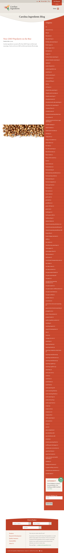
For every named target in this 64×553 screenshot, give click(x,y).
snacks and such (50, 399)
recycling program (50, 326)
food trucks (49, 188)
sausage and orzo (50, 338)
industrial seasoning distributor (53, 224)
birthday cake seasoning (52, 41)
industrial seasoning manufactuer (54, 227)
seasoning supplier (50, 363)
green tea (48, 209)
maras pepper (49, 248)
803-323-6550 (44, 1)
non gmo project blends (52, 272)
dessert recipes (50, 127)
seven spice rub (50, 372)
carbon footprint (50, 66)
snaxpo (48, 405)
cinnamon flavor (50, 108)
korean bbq (49, 233)
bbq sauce (49, 35)
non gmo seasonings (51, 275)
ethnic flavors (49, 142)
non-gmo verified (50, 294)
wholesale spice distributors (52, 470)
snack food (49, 384)
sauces (48, 335)
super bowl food (50, 451)
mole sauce (49, 257)
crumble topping (50, 124)
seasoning (49, 341)
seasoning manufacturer (52, 354)
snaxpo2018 (49, 415)
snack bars (49, 378)
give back (48, 200)
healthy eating (49, 218)
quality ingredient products (52, 320)
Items (56, 4)
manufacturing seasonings (52, 245)
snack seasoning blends (51, 393)
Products (11, 533)
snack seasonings (50, 396)
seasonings (49, 369)
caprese (48, 63)
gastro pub (49, 197)
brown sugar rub (50, 48)
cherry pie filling (50, 81)
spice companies (50, 430)
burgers (48, 54)
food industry (49, 163)
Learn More (49, 488)
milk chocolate (50, 254)
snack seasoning (50, 387)
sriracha (48, 439)
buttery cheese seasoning (52, 57)
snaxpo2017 (49, 411)
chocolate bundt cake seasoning (53, 102)
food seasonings (50, 178)
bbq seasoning (49, 38)
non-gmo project (50, 285)
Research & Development (15, 536)
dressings (48, 133)
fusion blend (49, 194)
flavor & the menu (50, 151)
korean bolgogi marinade (52, 236)
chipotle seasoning (50, 96)
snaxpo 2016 (49, 408)
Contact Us (27, 550)
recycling (48, 323)
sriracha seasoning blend (52, 442)
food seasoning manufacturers (53, 172)
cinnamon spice (50, 111)
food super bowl (50, 185)
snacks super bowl (50, 402)
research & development (52, 329)
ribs (47, 332)
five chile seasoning (51, 148)
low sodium (49, 242)
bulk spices (49, 51)
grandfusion (49, 203)
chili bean (48, 87)
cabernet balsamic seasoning (53, 60)
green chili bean (50, 206)
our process (49, 300)
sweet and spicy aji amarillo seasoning (52, 457)
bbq (47, 32)
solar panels (49, 421)
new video (49, 263)
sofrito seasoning (50, 418)
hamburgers (49, 212)
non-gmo (49, 278)
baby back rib (49, 29)
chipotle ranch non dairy (52, 93)
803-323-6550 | (33, 545)
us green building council (52, 467)
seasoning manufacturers (52, 357)
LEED (48, 239)
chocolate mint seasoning (52, 105)
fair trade (48, 145)
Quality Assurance (13, 538)
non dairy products (50, 269)
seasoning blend (50, 344)
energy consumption (51, 139)
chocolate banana (50, 99)
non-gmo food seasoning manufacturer (51, 282)
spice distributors (50, 436)
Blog (49, 1)
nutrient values (50, 297)
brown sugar (49, 44)
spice (47, 427)
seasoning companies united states (53, 351)
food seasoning (50, 169)
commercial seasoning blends (53, 114)
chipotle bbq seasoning (51, 90)
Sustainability (12, 541)
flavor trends (49, 154)
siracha (48, 375)
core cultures (49, 117)
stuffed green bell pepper (52, 445)
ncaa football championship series (54, 260)
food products (49, 166)
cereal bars (49, 72)
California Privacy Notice (34, 550)
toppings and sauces (51, 464)
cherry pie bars (49, 78)
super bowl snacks (50, 454)
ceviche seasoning (50, 75)
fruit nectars (49, 191)
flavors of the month (51, 157)
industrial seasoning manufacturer (54, 230)
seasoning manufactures (52, 360)
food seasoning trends (51, 175)
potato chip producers (51, 314)
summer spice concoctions (52, 448)
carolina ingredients (51, 69)
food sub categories (51, 181)
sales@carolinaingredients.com (44, 545)
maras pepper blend (51, 251)
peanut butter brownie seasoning (54, 308)
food (47, 160)
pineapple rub (49, 311)
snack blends (49, 381)
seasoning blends (50, 347)
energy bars (49, 136)
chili (47, 84)
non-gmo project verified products (54, 288)
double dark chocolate (51, 130)
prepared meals (50, 317)
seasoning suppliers (51, 366)
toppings (48, 461)
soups (48, 424)
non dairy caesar (50, 266)
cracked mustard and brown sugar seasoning (53, 121)
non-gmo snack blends (51, 291)
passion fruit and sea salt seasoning (53, 304)
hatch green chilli (50, 215)
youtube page (49, 473)
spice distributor (50, 433)
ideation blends (50, 221)
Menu (54, 8)
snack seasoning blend (51, 390)
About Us (11, 543)
